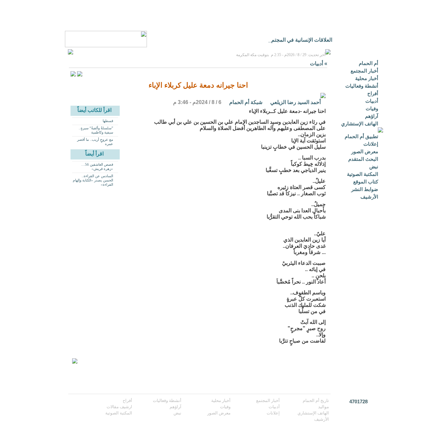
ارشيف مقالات (119, 406)
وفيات (372, 108)
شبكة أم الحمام (245, 102)
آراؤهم (371, 116)
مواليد (323, 406)
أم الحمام (368, 63)
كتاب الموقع (365, 181)
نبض (373, 166)
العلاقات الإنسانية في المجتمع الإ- (297, 40)
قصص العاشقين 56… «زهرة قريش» (97, 166)
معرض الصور (364, 151)
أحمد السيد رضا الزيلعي (295, 102)
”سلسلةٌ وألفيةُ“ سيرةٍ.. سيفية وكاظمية (96, 130)
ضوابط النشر (364, 189)
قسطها (108, 121)
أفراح (372, 93)
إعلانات (370, 144)
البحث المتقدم (363, 159)
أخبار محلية (366, 78)
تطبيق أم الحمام (361, 136)
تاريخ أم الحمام (316, 400)
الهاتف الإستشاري (359, 123)
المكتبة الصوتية (362, 174)
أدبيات (371, 101)
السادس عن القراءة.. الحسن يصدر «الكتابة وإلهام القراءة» (93, 180)
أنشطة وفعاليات (361, 86)
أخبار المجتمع (364, 71)
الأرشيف (369, 197)
